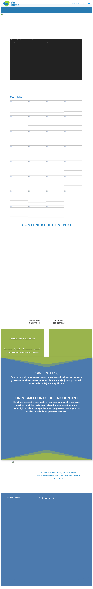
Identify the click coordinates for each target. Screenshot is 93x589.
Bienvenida (75, 3)
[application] (46, 59)
